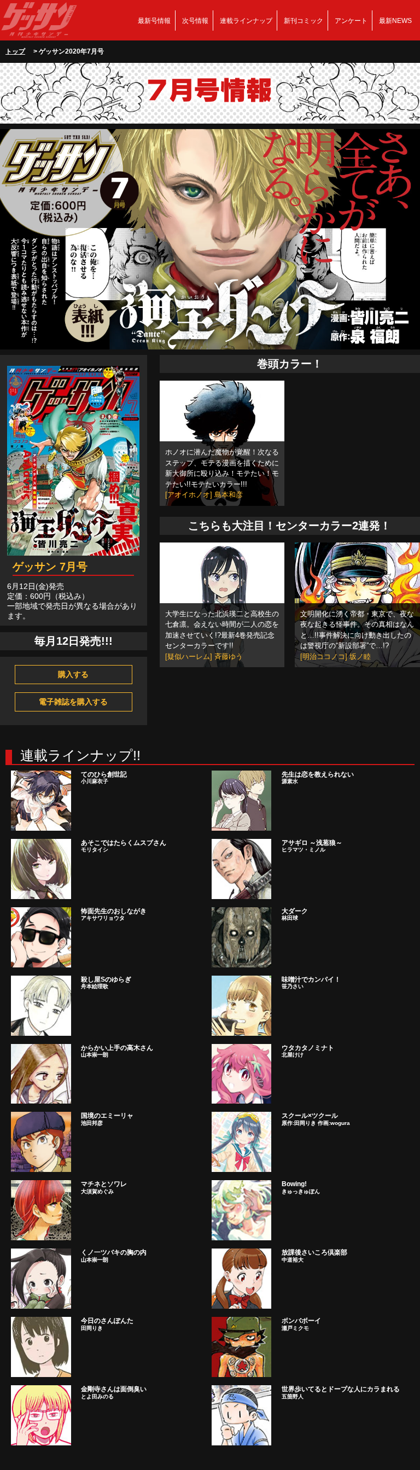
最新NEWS (395, 21)
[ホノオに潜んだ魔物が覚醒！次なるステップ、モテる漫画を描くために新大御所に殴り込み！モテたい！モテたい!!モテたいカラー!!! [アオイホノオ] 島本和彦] (222, 442)
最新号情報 (154, 21)
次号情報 (195, 21)
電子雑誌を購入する (73, 701)
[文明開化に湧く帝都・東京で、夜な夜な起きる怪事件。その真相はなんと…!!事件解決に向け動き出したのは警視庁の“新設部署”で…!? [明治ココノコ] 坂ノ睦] (357, 604)
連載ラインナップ (246, 21)
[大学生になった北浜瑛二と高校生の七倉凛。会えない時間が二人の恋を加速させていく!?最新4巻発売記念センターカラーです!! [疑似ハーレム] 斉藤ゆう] (222, 604)
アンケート (351, 21)
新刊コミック (303, 21)
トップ (15, 51)
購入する (73, 674)
